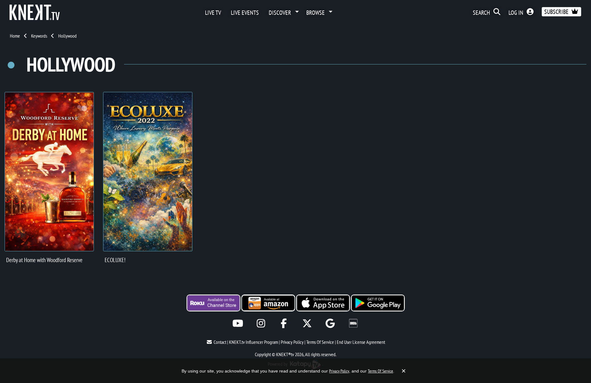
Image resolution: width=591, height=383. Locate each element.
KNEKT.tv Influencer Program (253, 342)
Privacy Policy (292, 342)
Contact (220, 342)
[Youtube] (238, 323)
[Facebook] (284, 323)
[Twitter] (307, 323)
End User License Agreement (361, 342)
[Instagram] (261, 323)
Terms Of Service (320, 342)
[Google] (330, 323)
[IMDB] (353, 323)
